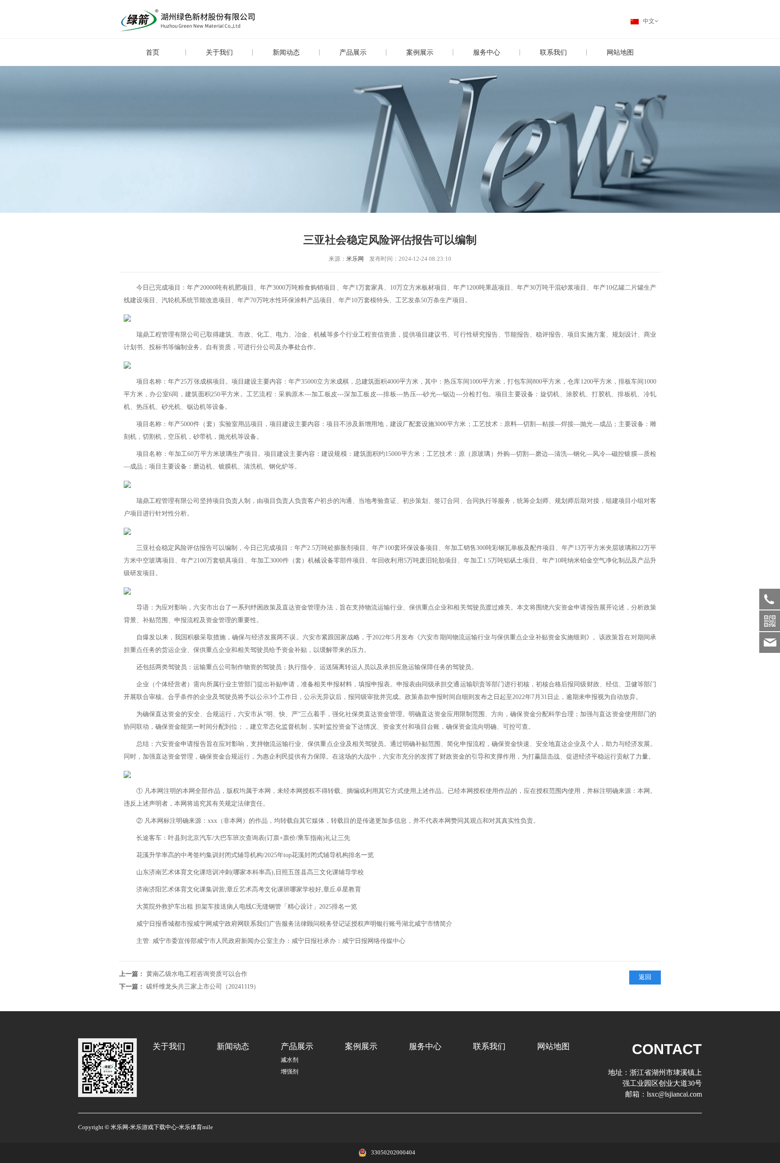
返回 (645, 977)
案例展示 (419, 52)
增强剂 (289, 1072)
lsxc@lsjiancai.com (674, 1094)
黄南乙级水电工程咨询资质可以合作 (196, 974)
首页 (152, 52)
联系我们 (553, 52)
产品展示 (353, 52)
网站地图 (620, 52)
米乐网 (355, 259)
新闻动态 (286, 52)
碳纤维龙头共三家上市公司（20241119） (203, 986)
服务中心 (486, 52)
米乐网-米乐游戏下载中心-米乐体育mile (162, 1127)
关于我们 (219, 52)
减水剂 (289, 1060)
